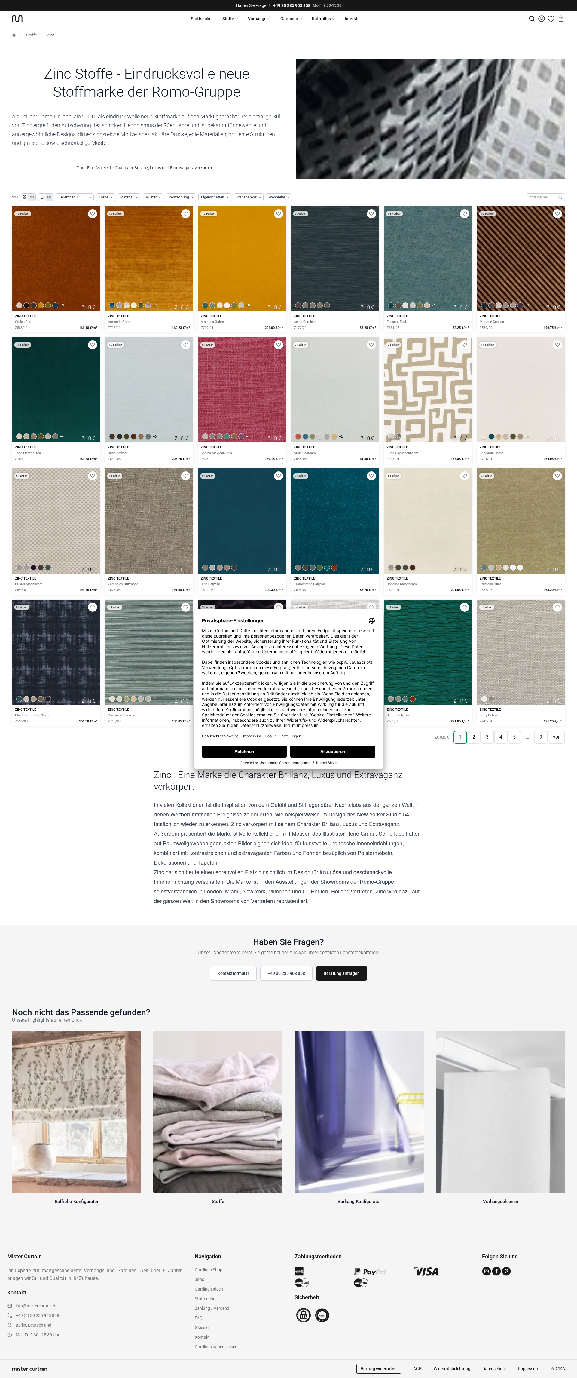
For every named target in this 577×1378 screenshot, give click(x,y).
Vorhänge (257, 18)
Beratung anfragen (342, 973)
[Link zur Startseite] (17, 18)
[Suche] (532, 18)
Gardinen (289, 18)
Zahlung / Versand (212, 1308)
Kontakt (202, 1337)
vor (556, 737)
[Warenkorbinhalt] (561, 18)
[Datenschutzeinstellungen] (12, 1375)
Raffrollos (321, 18)
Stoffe (228, 18)
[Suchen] (560, 197)
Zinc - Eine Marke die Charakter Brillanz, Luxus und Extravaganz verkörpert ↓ (146, 167)
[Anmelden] (541, 18)
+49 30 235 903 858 (291, 5)
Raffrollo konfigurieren (149, 279)
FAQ (199, 1317)
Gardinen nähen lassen (216, 1346)
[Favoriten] (551, 18)
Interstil (352, 18)
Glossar (202, 1327)
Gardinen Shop (208, 1269)
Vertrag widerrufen (379, 1368)
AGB (417, 1368)
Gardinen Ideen (209, 1289)
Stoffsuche (201, 18)
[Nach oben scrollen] (564, 1377)
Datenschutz (494, 1368)
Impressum (528, 1368)
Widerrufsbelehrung (452, 1368)
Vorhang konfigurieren (56, 279)
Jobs (199, 1279)
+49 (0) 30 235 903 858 (37, 1315)
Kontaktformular (233, 973)
